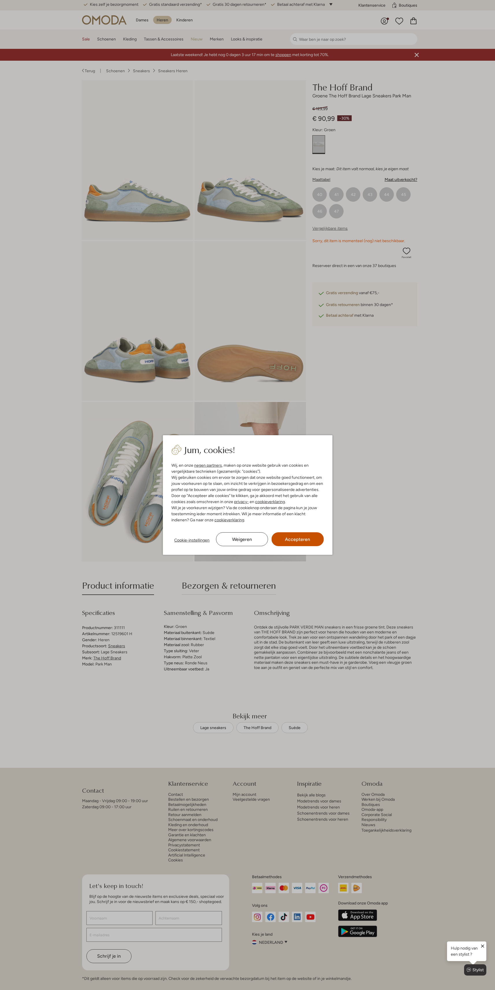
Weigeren (242, 539)
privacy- (241, 501)
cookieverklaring (270, 501)
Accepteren (297, 539)
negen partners (208, 465)
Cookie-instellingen (192, 540)
